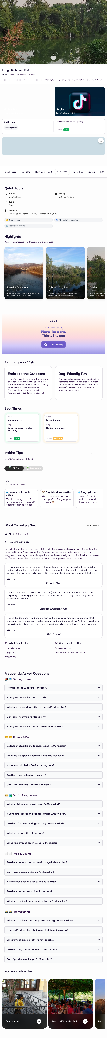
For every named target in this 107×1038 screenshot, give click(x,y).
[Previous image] (5, 32)
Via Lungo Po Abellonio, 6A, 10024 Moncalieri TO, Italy (33, 213)
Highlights (25, 172)
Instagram (35, 468)
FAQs (102, 172)
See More (11, 579)
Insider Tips (77, 172)
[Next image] (102, 32)
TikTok (16, 468)
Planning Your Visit (43, 172)
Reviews (91, 172)
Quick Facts (10, 172)
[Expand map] (101, 140)
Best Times (62, 172)
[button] (27, 101)
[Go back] (4, 4)
